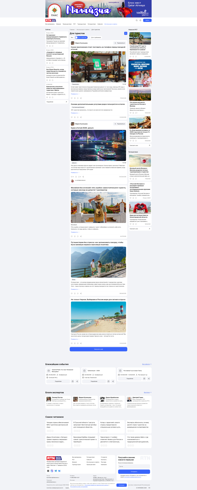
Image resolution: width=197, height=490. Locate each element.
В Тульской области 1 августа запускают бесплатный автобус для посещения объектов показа (85, 425)
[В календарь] (73, 381)
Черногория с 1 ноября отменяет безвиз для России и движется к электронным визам (111, 440)
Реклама (103, 462)
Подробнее (58, 381)
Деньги (74, 163)
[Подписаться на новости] (125, 33)
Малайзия (74, 224)
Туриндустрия (81, 24)
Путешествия (92, 24)
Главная (72, 29)
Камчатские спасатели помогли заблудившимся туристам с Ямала (55, 88)
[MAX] (51, 470)
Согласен (121, 485)
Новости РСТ (133, 29)
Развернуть (74, 94)
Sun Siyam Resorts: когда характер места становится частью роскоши (56, 71)
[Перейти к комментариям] (52, 46)
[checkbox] (119, 475)
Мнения (58, 24)
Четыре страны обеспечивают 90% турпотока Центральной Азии (58, 424)
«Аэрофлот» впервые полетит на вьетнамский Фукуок (55, 54)
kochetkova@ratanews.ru (53, 477)
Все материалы (49, 24)
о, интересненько (80, 180)
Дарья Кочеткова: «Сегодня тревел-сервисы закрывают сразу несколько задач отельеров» (57, 440)
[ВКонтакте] (59, 470)
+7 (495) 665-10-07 (74, 477)
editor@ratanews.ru (51, 482)
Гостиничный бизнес (78, 107)
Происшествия (67, 24)
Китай (124, 84)
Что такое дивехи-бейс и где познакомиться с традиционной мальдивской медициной (137, 440)
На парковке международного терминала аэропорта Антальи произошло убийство (56, 37)
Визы (73, 279)
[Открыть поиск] (137, 20)
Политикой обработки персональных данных (96, 485)
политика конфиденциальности (55, 488)
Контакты (103, 459)
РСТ (74, 24)
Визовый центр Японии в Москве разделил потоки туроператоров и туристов (139, 170)
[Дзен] (48, 470)
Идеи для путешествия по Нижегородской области (139, 216)
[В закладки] (50, 46)
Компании (104, 464)
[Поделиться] (81, 98)
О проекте (104, 457)
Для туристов (82, 37)
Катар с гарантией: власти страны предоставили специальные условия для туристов (110, 425)
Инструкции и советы (110, 24)
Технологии (75, 84)
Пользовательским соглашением (78, 486)
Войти (147, 20)
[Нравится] (47, 46)
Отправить (134, 471)
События (100, 24)
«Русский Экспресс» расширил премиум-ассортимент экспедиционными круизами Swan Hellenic (140, 187)
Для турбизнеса (96, 37)
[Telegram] (55, 470)
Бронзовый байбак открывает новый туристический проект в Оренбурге (85, 439)
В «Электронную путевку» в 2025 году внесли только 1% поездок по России (140, 132)
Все (72, 37)
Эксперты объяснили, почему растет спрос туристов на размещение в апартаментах (138, 424)
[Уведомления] (140, 20)
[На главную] (50, 20)
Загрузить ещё (98, 349)
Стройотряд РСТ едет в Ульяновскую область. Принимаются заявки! (138, 48)
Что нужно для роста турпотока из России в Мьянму (138, 104)
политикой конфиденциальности (132, 477)
